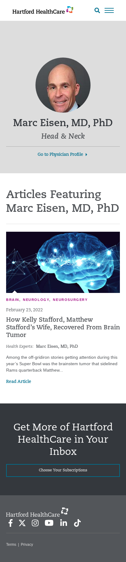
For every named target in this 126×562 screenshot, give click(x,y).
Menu (109, 10)
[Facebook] (11, 523)
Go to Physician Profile (60, 154)
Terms (11, 544)
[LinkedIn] (63, 523)
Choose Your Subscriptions (63, 470)
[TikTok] (77, 523)
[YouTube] (49, 523)
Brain (12, 300)
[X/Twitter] (22, 523)
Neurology (36, 300)
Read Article (18, 382)
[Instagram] (35, 523)
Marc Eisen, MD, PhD (57, 347)
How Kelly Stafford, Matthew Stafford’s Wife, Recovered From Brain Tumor (63, 328)
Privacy (27, 544)
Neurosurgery (70, 300)
